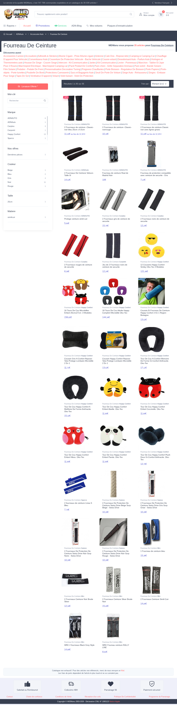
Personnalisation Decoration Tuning (62, 69)
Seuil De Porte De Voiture (108, 72)
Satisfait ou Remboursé (27, 690)
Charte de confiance (34, 697)
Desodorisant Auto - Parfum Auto (134, 59)
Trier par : (145, 84)
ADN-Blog (76, 26)
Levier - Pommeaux (127, 62)
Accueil (27, 26)
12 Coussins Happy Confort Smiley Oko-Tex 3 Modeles (152, 266)
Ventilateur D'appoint (40, 76)
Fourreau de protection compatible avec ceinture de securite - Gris (155, 174)
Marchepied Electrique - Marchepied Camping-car (43, 66)
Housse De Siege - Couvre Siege (40, 62)
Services (62, 26)
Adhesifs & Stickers (47, 56)
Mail (122, 670)
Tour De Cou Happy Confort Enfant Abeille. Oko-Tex (114, 408)
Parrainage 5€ (110, 690)
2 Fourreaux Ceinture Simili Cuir (154, 599)
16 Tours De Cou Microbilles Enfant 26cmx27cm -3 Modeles (78, 311)
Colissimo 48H (71, 690)
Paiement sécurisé (151, 690)
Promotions (44, 26)
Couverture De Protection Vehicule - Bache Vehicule (75, 59)
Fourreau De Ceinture (77, 124)
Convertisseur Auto (38, 59)
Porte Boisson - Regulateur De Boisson (124, 69)
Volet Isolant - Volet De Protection (76, 76)
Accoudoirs (30, 56)
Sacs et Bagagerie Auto (82, 72)
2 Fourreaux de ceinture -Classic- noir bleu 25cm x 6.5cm (79, 128)
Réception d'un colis (93, 697)
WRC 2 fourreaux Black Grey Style (79, 645)
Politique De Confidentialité (125, 697)
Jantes (92, 62)
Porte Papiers (152, 69)
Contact (10, 697)
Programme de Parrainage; (159, 697)
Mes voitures (96, 26)
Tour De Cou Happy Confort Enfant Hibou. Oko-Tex (76, 456)
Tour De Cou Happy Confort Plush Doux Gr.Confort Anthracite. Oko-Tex (155, 457)
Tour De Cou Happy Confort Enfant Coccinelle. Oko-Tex (152, 408)
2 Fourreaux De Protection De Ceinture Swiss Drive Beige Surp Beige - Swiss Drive (116, 505)
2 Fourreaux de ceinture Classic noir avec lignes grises (154, 128)
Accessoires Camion (13, 56)
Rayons (10, 26)
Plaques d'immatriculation (120, 26)
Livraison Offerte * (29, 86)
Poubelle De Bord (35, 72)
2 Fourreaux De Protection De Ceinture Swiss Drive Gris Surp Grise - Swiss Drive (153, 505)
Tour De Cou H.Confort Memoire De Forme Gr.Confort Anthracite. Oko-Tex (154, 361)
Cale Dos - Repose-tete (116, 56)
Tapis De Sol (22, 76)
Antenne (99, 56)
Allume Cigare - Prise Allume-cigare (76, 56)
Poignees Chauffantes (93, 69)
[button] (25, 34)
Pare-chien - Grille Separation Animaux (114, 66)
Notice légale (115, 701)
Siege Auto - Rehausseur (134, 72)
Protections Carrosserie (57, 72)
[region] (28, 128)
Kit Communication (106, 62)
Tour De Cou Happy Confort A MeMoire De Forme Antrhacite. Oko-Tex (77, 409)
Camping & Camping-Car (142, 56)
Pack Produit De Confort (81, 66)
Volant (56, 76)
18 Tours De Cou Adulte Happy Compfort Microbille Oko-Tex (115, 311)
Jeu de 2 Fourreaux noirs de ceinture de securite (114, 266)
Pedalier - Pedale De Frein (30, 69)
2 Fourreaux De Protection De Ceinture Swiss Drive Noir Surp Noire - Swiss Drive (77, 553)
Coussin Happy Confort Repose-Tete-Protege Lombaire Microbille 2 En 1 (116, 361)
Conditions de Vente (63, 697)
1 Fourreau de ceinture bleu (152, 551)
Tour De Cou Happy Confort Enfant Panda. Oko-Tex (114, 456)
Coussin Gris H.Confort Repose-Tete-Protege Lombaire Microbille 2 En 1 (78, 361)
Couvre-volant (109, 59)
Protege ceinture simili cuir (75, 219)
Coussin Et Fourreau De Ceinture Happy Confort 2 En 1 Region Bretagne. (155, 312)
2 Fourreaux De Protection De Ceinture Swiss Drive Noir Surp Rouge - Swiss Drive (115, 553)
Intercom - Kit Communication (73, 62)
